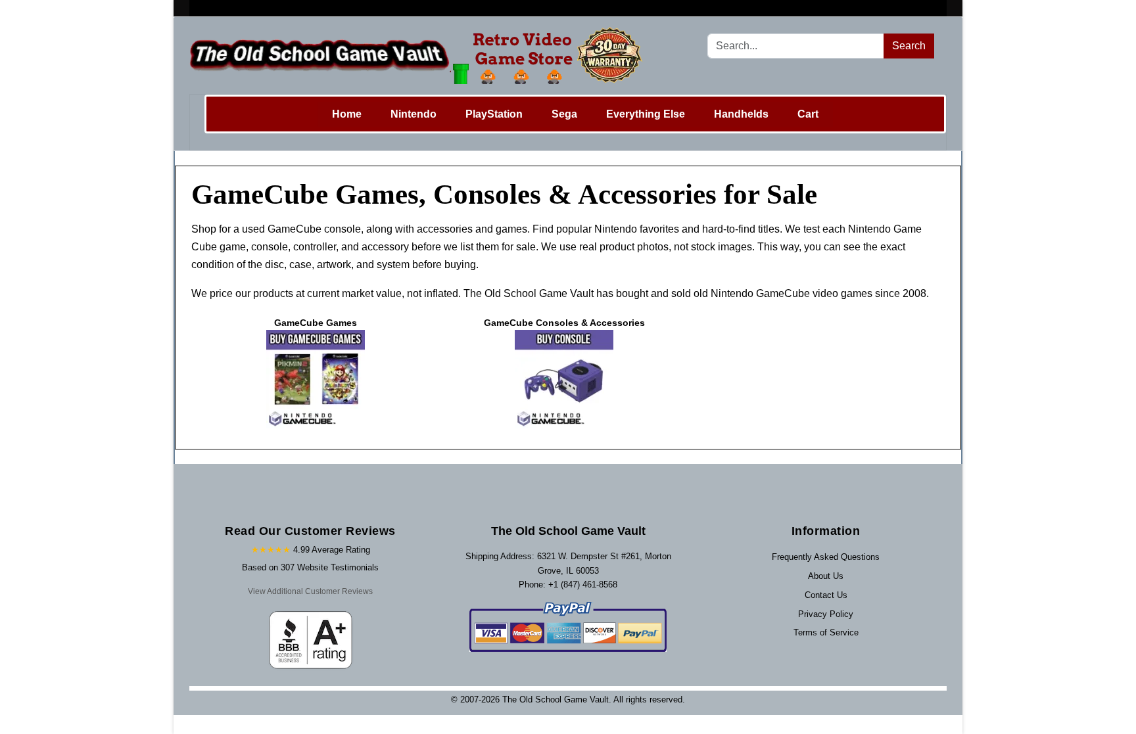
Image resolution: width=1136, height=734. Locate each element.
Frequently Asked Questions (826, 557)
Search (909, 45)
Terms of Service (826, 632)
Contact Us (826, 595)
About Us (825, 576)
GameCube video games (814, 293)
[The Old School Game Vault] (419, 55)
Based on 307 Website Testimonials (310, 567)
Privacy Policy (825, 614)
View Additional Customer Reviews (310, 591)
